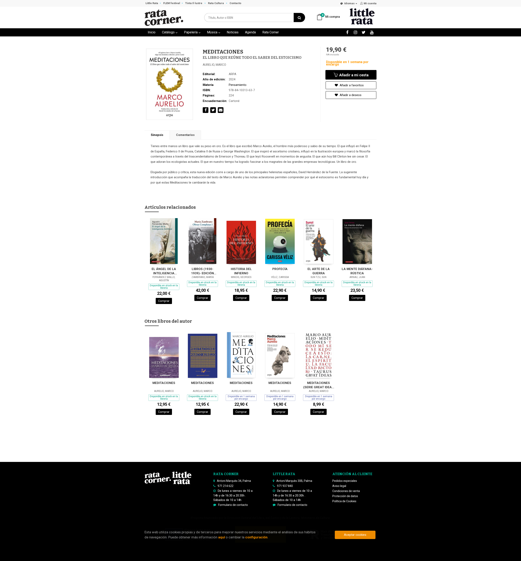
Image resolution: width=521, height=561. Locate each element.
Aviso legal (339, 486)
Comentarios (185, 135)
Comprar (164, 301)
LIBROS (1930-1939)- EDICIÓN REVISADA (202, 271)
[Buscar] (299, 17)
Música (212, 32)
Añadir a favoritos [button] (351, 85)
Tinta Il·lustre (194, 3)
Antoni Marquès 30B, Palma (294, 480)
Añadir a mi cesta (353, 75)
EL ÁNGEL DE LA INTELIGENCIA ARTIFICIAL (164, 271)
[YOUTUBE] (371, 32)
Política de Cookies (344, 501)
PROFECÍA (280, 269)
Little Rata (152, 3)
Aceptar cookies (355, 535)
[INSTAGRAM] (355, 32)
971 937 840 (285, 486)
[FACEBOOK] (347, 32)
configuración (256, 537)
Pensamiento (237, 85)
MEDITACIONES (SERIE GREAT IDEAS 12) (318, 385)
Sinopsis (157, 135)
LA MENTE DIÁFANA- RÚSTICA (357, 271)
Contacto (235, 3)
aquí (221, 537)
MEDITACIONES (163, 383)
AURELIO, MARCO (214, 65)
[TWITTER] (363, 32)
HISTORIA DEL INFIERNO (241, 271)
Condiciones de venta (346, 491)
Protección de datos (345, 496)
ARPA (232, 74)
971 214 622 (225, 486)
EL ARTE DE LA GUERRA (319, 271)
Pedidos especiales (344, 480)
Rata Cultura (216, 3)
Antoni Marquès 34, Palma (234, 480)
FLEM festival (171, 3)
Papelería (191, 32)
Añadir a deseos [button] (350, 95)
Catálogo (168, 32)
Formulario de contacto (233, 504)
